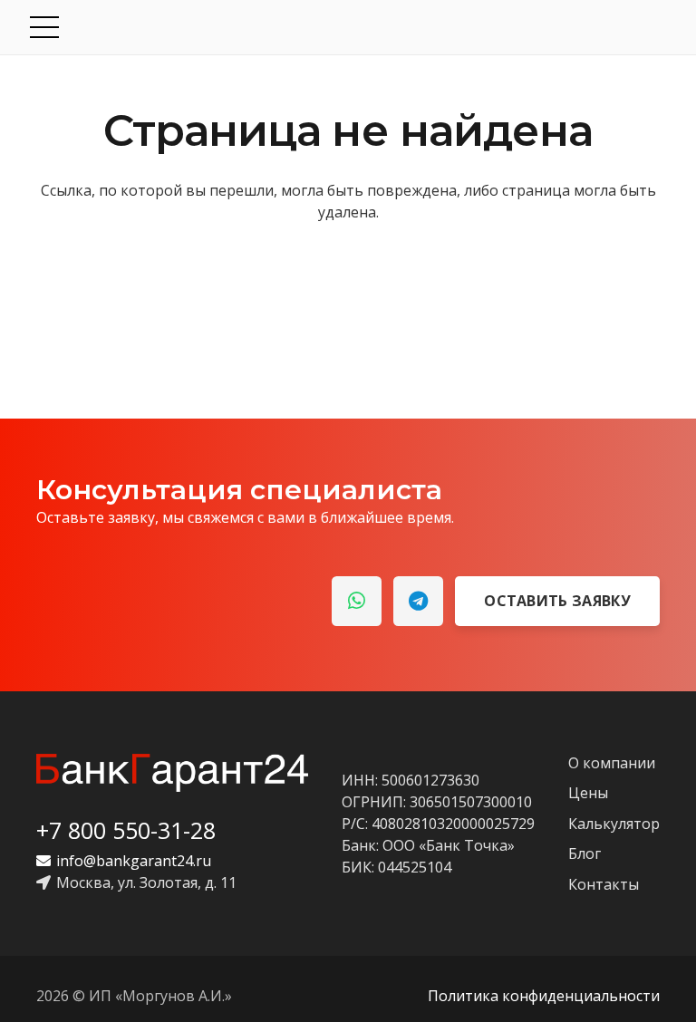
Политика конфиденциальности (544, 996)
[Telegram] (418, 601)
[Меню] (350, 27)
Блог (584, 853)
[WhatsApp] (357, 601)
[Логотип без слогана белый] (172, 773)
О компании (611, 763)
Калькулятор (614, 824)
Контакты (603, 884)
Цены (588, 793)
